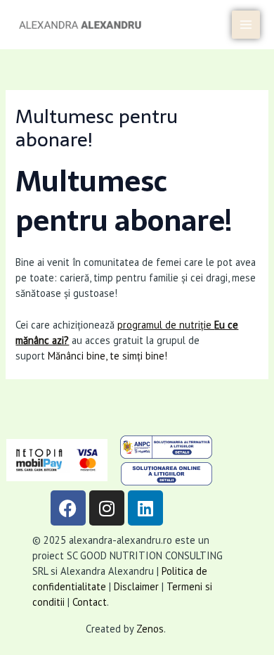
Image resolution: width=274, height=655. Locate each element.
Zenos (150, 628)
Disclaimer (136, 586)
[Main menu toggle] (246, 25)
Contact (89, 602)
